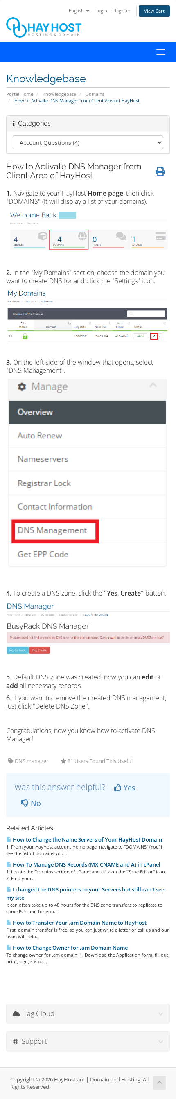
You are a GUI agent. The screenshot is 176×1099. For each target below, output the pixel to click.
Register (122, 10)
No (35, 803)
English (77, 10)
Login (101, 10)
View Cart (154, 11)
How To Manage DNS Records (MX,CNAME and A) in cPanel (85, 864)
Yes (128, 787)
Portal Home (19, 94)
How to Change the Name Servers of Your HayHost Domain (86, 839)
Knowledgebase (59, 94)
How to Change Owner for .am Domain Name (69, 947)
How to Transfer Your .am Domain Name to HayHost (79, 922)
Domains (95, 94)
